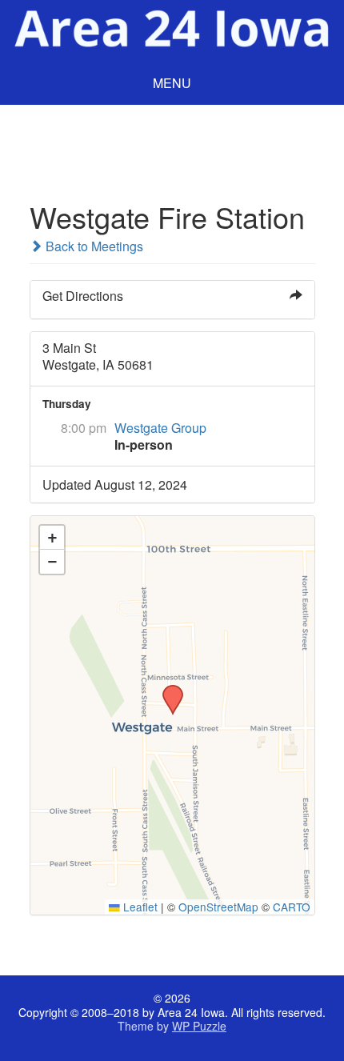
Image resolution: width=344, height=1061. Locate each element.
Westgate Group (160, 427)
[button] (167, 690)
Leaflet (139, 907)
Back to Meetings (92, 246)
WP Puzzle (199, 1026)
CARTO (291, 907)
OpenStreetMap (218, 907)
